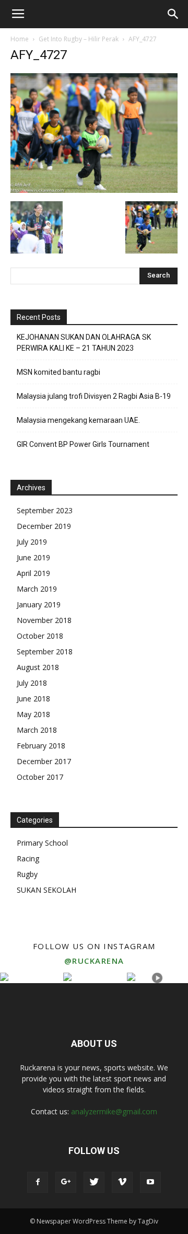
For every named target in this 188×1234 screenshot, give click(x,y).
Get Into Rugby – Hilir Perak (79, 38)
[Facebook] (37, 1182)
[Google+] (65, 1182)
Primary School (42, 843)
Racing (28, 858)
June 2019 (33, 557)
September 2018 (45, 651)
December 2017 (44, 761)
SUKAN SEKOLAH (46, 890)
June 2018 (33, 699)
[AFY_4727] (94, 190)
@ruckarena (94, 960)
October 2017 (40, 777)
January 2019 (39, 604)
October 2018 (40, 636)
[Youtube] (150, 1182)
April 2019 (33, 573)
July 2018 (32, 683)
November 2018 (44, 620)
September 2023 (45, 510)
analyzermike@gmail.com (114, 1111)
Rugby (27, 874)
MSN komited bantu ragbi (58, 372)
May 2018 (33, 714)
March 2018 (37, 730)
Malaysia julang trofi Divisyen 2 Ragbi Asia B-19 (94, 396)
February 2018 (41, 746)
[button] (173, 14)
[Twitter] (94, 1182)
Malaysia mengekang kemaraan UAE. (78, 420)
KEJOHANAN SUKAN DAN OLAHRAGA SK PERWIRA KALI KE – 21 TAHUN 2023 (84, 342)
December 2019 (44, 526)
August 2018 (38, 667)
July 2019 (32, 542)
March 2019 (37, 589)
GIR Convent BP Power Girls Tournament (83, 444)
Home (19, 38)
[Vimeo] (122, 1182)
